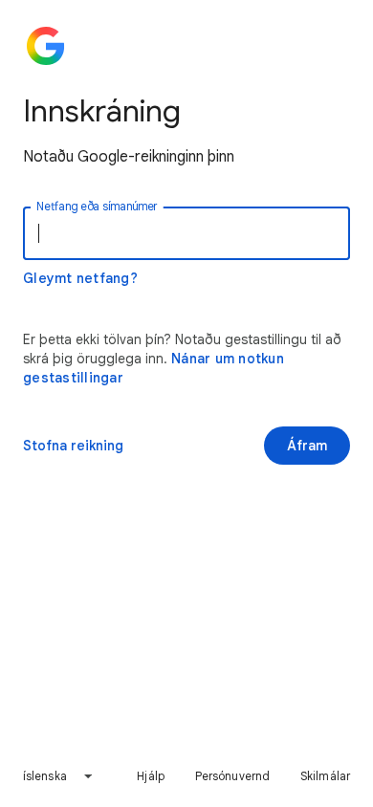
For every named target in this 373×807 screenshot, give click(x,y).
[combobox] (58, 776)
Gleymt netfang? (80, 278)
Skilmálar (325, 776)
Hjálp (151, 776)
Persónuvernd (232, 776)
